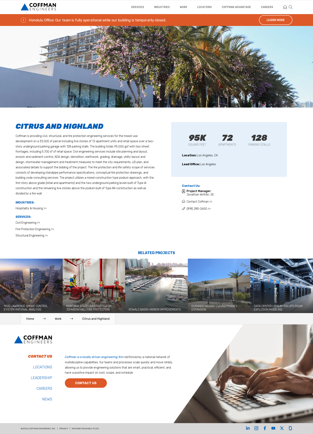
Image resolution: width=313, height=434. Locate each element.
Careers (267, 7)
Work (183, 7)
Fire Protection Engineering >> (35, 229)
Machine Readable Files (85, 428)
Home (30, 318)
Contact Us (86, 383)
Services (137, 7)
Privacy (63, 428)
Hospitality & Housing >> (31, 208)
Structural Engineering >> (32, 235)
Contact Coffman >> (199, 201)
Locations (204, 7)
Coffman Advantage (236, 7)
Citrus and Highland (96, 318)
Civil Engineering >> (28, 222)
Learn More (276, 20)
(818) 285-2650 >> (199, 208)
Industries (162, 7)
